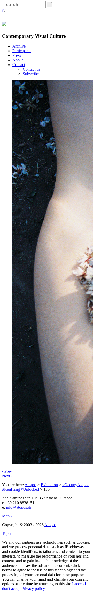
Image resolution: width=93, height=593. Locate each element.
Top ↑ (7, 533)
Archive (19, 46)
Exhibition (49, 485)
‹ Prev (7, 471)
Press (16, 55)
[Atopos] (4, 23)
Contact (18, 64)
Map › (7, 516)
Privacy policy (33, 588)
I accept (78, 584)
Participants (21, 51)
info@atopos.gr (18, 507)
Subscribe (31, 74)
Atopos (30, 485)
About (17, 60)
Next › (7, 476)
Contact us (31, 69)
